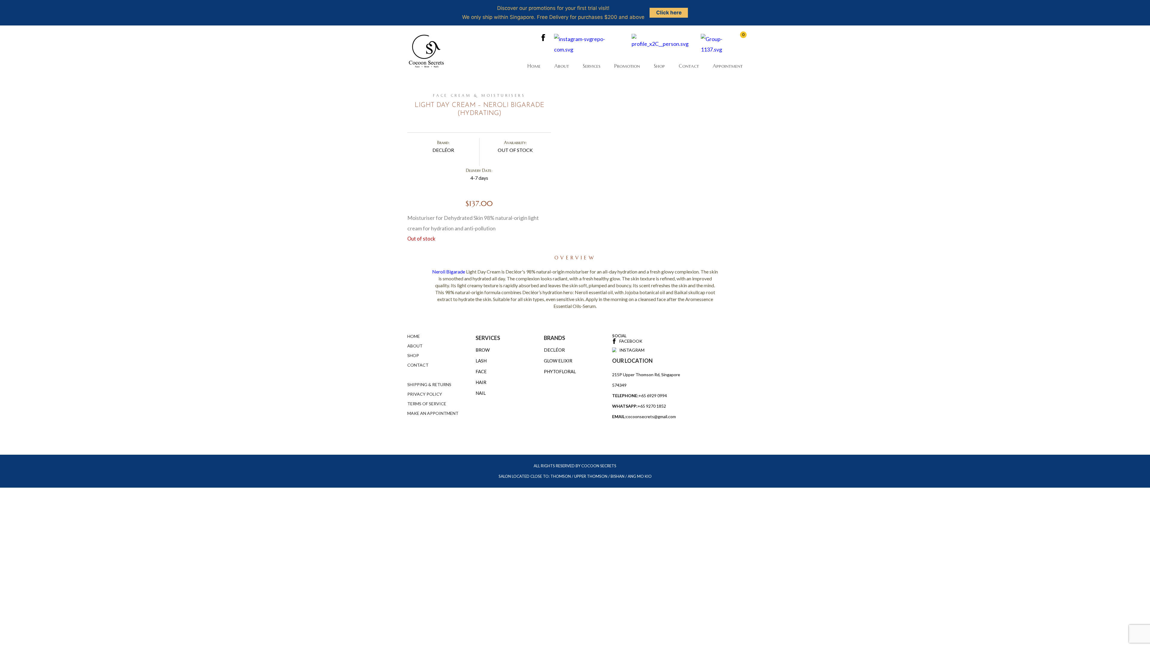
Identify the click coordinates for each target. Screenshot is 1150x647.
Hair (481, 382)
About (561, 66)
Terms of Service (426, 403)
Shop (659, 66)
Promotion (627, 66)
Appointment (728, 66)
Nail (481, 393)
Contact (689, 66)
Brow (483, 350)
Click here (669, 13)
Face (481, 371)
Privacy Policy (424, 394)
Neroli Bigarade (448, 271)
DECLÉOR (554, 350)
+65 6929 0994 (652, 395)
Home (534, 66)
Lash (481, 360)
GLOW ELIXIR (558, 360)
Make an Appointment (433, 413)
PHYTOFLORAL (560, 371)
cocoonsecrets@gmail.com (651, 416)
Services (591, 66)
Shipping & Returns (429, 384)
